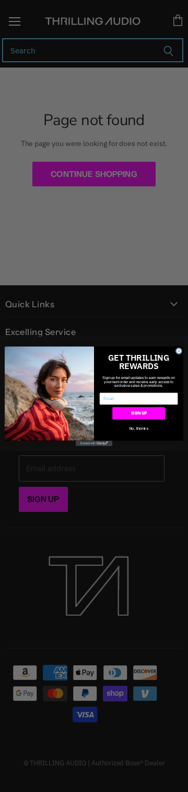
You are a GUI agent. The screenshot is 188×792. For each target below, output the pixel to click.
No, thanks (139, 427)
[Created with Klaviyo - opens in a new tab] (94, 443)
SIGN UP (139, 413)
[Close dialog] (179, 351)
